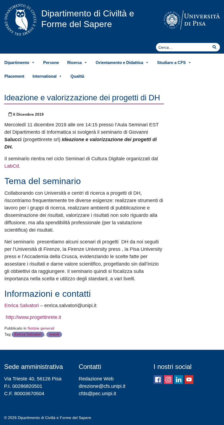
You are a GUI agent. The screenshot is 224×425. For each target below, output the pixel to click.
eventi (54, 334)
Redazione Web (96, 379)
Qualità (77, 76)
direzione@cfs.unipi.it (102, 386)
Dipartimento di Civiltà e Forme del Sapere (87, 18)
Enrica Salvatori (21, 305)
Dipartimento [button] (16, 62)
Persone (51, 62)
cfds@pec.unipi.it (97, 393)
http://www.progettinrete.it (32, 317)
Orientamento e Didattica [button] (119, 62)
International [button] (45, 76)
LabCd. (12, 166)
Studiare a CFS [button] (171, 62)
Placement (14, 76)
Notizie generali (41, 328)
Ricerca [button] (74, 62)
